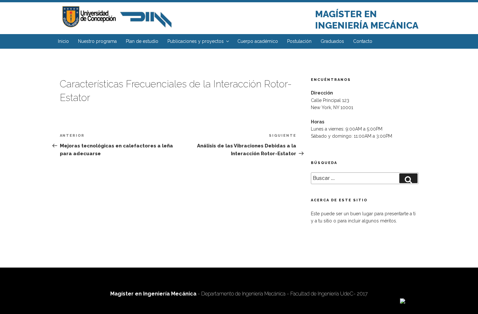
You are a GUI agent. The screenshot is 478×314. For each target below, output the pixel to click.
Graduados (332, 41)
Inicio (63, 41)
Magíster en (346, 14)
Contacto (362, 41)
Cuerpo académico (257, 41)
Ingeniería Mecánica (366, 25)
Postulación (299, 41)
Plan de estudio (142, 41)
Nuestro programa (97, 41)
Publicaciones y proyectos (195, 41)
